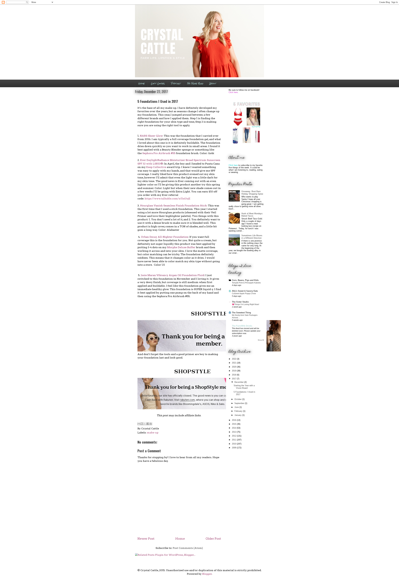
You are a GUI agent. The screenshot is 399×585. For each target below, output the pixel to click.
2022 (234, 359)
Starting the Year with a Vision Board (244, 386)
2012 (234, 436)
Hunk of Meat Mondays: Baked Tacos (252, 214)
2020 (234, 367)
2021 (234, 363)
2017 (234, 378)
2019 (234, 371)
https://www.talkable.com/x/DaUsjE (167, 198)
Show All (261, 340)
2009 (234, 448)
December (239, 382)
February (238, 411)
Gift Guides (158, 83)
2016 (234, 420)
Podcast (176, 83)
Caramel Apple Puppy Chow (244, 293)
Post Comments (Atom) (188, 548)
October (238, 399)
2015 (234, 424)
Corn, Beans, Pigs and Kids (245, 280)
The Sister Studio (240, 302)
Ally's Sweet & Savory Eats (245, 291)
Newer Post (145, 538)
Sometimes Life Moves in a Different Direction (251, 236)
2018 (234, 375)
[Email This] (138, 423)
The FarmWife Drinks (242, 326)
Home (141, 83)
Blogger (207, 573)
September (239, 403)
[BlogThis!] (141, 423)
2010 (234, 444)
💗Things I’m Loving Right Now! (245, 304)
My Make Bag (195, 83)
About (212, 83)
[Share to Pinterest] (150, 423)
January (238, 415)
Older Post (213, 538)
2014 (234, 428)
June (236, 407)
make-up (152, 432)
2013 (234, 432)
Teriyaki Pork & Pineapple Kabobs (246, 283)
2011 (234, 440)
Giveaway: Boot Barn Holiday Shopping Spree (252, 192)
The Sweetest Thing (241, 312)
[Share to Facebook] (147, 423)
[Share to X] (144, 423)
